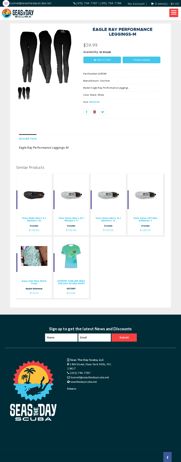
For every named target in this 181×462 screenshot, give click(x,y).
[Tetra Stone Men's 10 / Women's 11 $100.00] (71, 176)
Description (27, 138)
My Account (136, 4)
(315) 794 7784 (110, 3)
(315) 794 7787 (87, 3)
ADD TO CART (103, 59)
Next (83, 68)
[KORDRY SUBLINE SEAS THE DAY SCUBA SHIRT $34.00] (71, 239)
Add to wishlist (142, 59)
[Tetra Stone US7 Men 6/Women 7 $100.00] (145, 176)
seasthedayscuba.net (83, 381)
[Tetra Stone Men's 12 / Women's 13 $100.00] (108, 176)
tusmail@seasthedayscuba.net (30, 3)
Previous (8, 68)
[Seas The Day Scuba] (17, 13)
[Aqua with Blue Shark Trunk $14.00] (34, 239)
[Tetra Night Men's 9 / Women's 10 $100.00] (34, 176)
